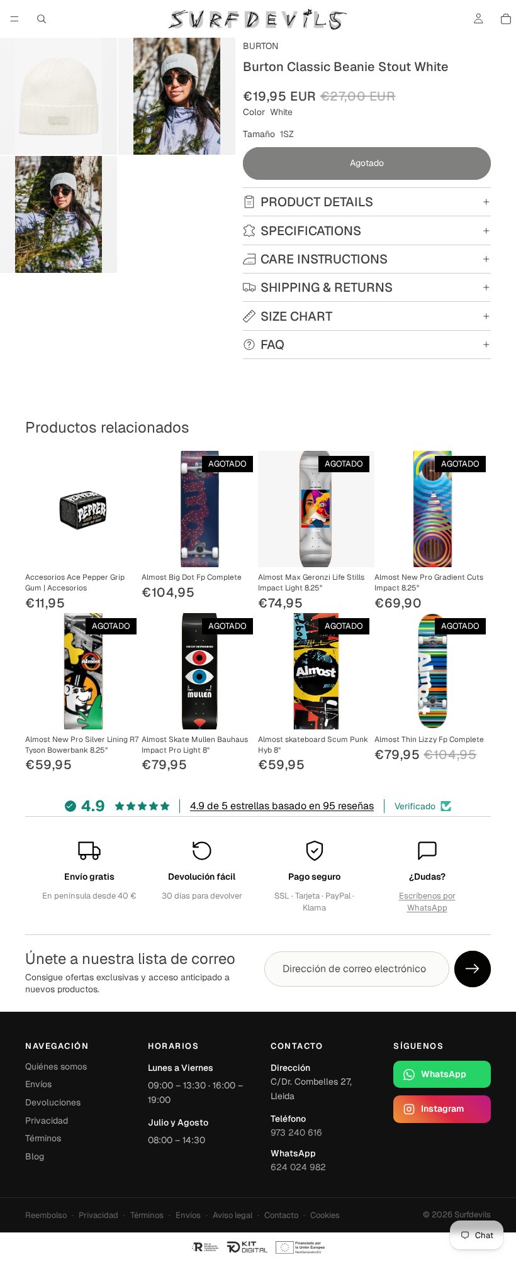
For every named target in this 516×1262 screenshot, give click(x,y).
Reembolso (46, 1215)
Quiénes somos (56, 1066)
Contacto (281, 1215)
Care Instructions (324, 259)
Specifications (311, 231)
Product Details (317, 202)
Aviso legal (232, 1215)
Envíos (38, 1084)
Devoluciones (53, 1102)
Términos (43, 1138)
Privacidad (46, 1120)
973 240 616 (296, 1132)
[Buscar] (41, 19)
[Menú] (14, 18)
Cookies (325, 1215)
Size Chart (296, 316)
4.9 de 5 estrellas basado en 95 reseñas (282, 805)
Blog (34, 1156)
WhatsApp (443, 1074)
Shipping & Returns (327, 287)
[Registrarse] (472, 969)
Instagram (442, 1108)
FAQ (272, 344)
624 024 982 (298, 1167)
